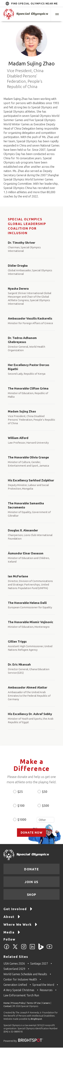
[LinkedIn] (32, 948)
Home (7, 1003)
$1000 (22, 819)
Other (45, 820)
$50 (44, 791)
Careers (46, 1003)
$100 (21, 805)
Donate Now (31, 832)
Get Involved (15, 909)
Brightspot (36, 1019)
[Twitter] (15, 948)
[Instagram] (24, 948)
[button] (57, 14)
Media (9, 932)
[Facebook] (7, 948)
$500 (45, 805)
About (9, 916)
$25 (20, 791)
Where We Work (18, 924)
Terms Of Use (34, 1003)
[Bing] (41, 948)
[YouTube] (49, 948)
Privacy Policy (18, 1003)
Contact (8, 1006)
